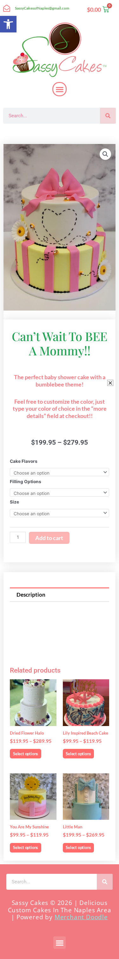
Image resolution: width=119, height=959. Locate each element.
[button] (59, 89)
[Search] (108, 116)
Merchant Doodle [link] (81, 917)
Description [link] (31, 594)
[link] (8, 24)
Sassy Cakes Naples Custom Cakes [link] (57, 133)
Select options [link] (25, 753)
